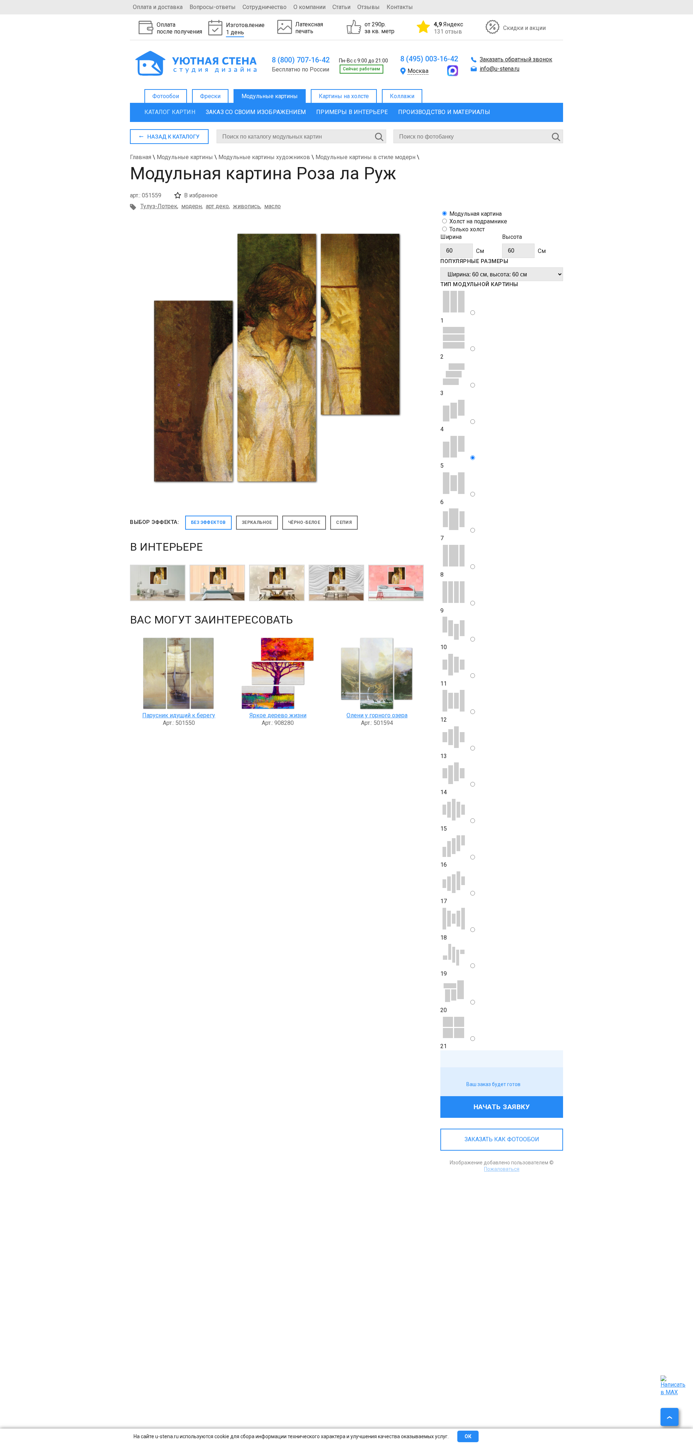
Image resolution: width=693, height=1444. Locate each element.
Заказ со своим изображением (256, 112)
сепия (344, 522)
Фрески (210, 96)
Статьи (341, 7)
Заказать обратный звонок (516, 59)
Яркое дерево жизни (277, 715)
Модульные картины (269, 96)
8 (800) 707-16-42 (301, 60)
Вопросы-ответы (212, 7)
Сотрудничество (265, 7)
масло (272, 206)
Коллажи (402, 96)
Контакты (400, 7)
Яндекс (448, 28)
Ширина (451, 236)
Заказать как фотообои (502, 1139)
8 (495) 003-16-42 (429, 58)
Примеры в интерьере (352, 112)
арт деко (217, 206)
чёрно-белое (304, 522)
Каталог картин (169, 112)
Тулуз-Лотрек (158, 206)
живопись (246, 206)
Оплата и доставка (158, 7)
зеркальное (257, 522)
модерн (191, 206)
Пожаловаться (501, 1169)
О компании (309, 7)
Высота (512, 236)
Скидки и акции (524, 28)
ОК (468, 1436)
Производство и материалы (444, 112)
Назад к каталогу (173, 137)
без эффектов (208, 522)
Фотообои (165, 96)
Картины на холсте (344, 96)
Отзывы (368, 7)
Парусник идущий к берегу (178, 715)
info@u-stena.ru (499, 68)
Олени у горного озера (376, 715)
